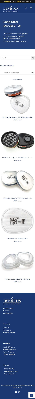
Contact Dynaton (9, 374)
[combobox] (17, 73)
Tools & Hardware (9, 354)
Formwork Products (9, 350)
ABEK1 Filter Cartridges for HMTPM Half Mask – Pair (17, 158)
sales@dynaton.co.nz (26, 1)
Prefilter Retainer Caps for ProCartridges (17, 279)
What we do (7, 330)
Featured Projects (9, 333)
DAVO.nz (19, 387)
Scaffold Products (9, 347)
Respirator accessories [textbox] (16, 73)
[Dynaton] (10, 8)
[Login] (25, 8)
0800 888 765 (13, 1)
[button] (30, 8)
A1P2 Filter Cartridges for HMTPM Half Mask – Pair (18, 117)
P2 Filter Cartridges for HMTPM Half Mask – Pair (17, 198)
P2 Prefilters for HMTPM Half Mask (17, 239)
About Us (6, 328)
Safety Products (8, 352)
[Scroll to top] (31, 395)
